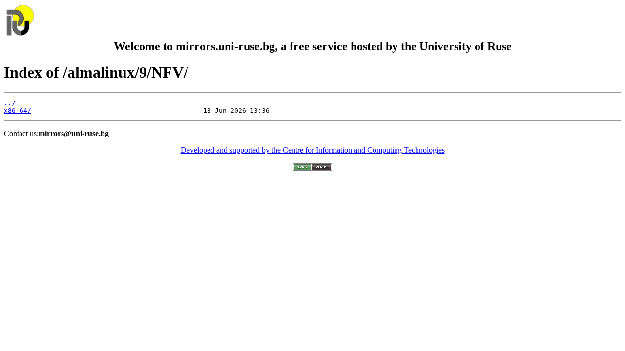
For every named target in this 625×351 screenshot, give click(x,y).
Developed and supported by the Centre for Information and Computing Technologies (313, 150)
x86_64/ (17, 110)
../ (10, 103)
